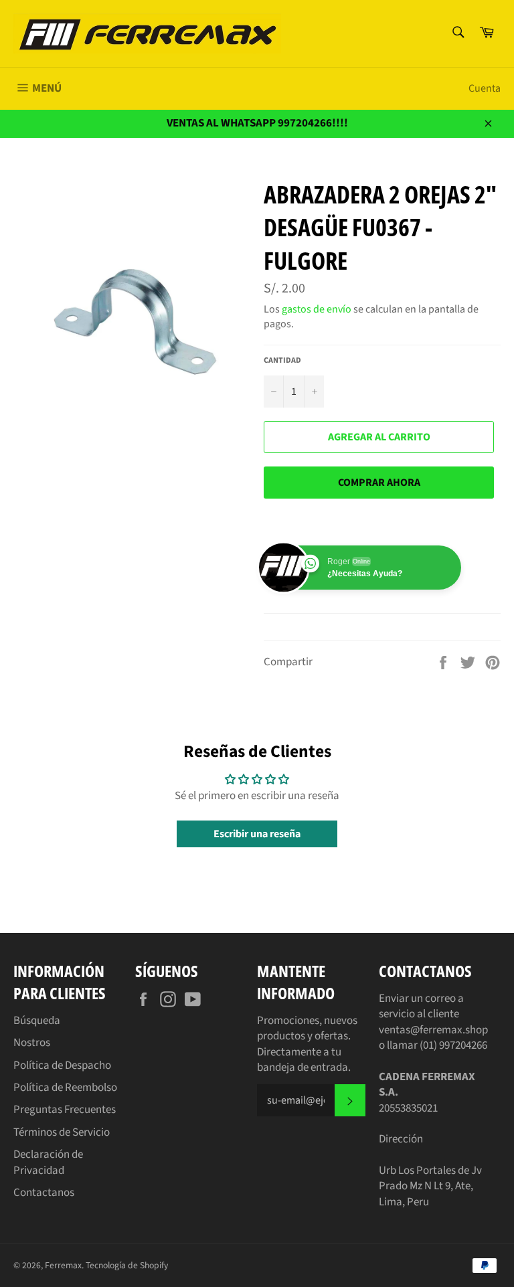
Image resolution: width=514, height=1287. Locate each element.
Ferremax (63, 1265)
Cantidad (282, 360)
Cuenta (484, 88)
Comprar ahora (379, 482)
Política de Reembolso (65, 1088)
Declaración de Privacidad (48, 1162)
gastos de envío (316, 309)
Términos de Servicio (61, 1132)
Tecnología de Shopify (127, 1265)
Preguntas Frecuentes (64, 1110)
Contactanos (43, 1193)
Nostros (31, 1043)
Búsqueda (36, 1021)
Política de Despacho (62, 1065)
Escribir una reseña (257, 834)
